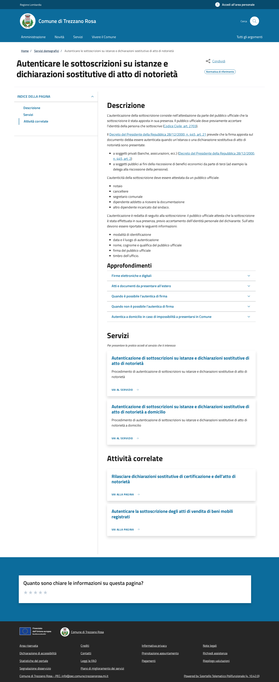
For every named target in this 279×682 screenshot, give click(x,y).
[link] (126, 390)
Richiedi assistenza (215, 653)
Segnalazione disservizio (35, 668)
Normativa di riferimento (220, 71)
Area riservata (29, 645)
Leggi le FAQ (89, 660)
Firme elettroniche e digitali (131, 275)
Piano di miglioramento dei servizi (102, 668)
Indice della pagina (33, 96)
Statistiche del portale (34, 660)
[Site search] (254, 21)
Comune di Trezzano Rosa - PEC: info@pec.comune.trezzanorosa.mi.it (64, 676)
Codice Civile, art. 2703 (180, 126)
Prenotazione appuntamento (160, 653)
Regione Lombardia (30, 5)
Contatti (86, 653)
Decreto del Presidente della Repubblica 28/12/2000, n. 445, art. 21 (157, 134)
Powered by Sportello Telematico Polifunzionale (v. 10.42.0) (221, 676)
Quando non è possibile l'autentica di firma (143, 306)
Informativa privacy (154, 645)
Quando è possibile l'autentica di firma (139, 296)
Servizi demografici (46, 51)
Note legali (210, 645)
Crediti (85, 645)
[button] (235, 4)
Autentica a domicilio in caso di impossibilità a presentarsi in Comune (161, 316)
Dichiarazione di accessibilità (38, 653)
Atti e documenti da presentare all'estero (141, 285)
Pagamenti (149, 660)
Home (25, 51)
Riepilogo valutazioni (216, 660)
